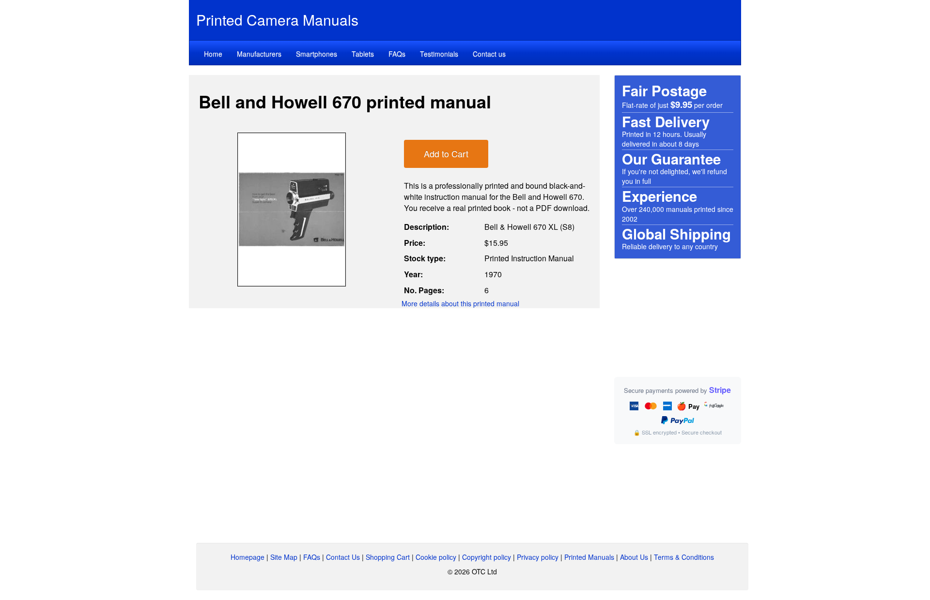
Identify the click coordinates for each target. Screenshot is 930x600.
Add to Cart (446, 153)
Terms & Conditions (684, 557)
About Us (634, 557)
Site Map (283, 557)
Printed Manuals (589, 557)
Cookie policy (436, 557)
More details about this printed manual (460, 303)
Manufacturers (259, 54)
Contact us (489, 54)
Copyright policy (486, 557)
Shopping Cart (388, 557)
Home (213, 54)
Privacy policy (537, 557)
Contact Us (343, 557)
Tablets (363, 54)
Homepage (247, 557)
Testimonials (439, 54)
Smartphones (316, 54)
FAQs (396, 54)
